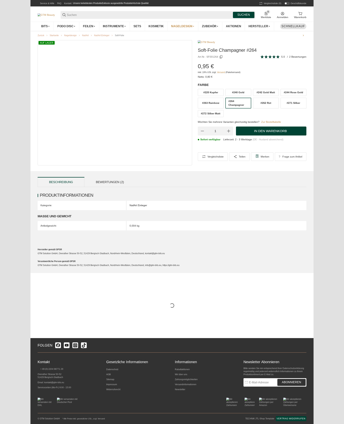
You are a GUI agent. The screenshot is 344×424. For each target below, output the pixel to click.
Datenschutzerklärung (293, 368)
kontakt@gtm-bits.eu (54, 382)
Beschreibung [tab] (61, 182)
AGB (108, 374)
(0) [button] (272, 3)
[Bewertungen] (270, 57)
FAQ (59, 3)
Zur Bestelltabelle (271, 121)
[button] (259, 26)
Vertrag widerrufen (291, 418)
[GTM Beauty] (46, 14)
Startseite (54, 35)
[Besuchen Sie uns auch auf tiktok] (84, 345)
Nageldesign (70, 35)
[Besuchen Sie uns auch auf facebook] (58, 345)
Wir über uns (181, 374)
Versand (221, 72)
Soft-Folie (119, 35)
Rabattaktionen (182, 369)
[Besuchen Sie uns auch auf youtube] (67, 345)
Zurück (41, 35)
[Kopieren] (221, 57)
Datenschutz (112, 369)
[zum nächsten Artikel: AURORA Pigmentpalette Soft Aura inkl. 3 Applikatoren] (303, 35)
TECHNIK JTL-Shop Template (259, 418)
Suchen (243, 14)
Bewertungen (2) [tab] (110, 182)
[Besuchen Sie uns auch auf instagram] (75, 345)
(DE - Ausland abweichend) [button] (268, 139)
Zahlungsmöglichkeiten (186, 379)
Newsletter (180, 389)
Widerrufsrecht (113, 389)
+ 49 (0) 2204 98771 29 (51, 369)
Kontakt (67, 3)
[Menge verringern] (202, 131)
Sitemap (110, 379)
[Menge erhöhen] (228, 131)
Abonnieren (291, 382)
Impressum (111, 384)
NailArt (85, 35)
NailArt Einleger (101, 35)
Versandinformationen (185, 384)
